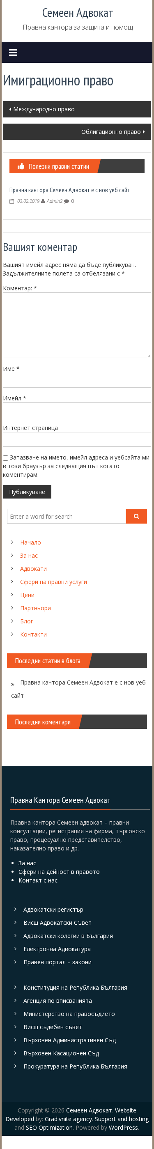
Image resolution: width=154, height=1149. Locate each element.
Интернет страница (30, 428)
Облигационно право (111, 132)
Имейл (14, 398)
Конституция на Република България (75, 987)
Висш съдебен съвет (52, 1027)
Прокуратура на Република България (75, 1066)
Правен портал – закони (57, 962)
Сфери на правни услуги (53, 582)
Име (11, 368)
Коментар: (20, 288)
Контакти (33, 634)
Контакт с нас (37, 880)
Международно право (44, 109)
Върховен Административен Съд (69, 1040)
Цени (27, 595)
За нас (29, 555)
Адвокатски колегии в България (68, 936)
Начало (30, 542)
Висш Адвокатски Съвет (57, 922)
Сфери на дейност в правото (59, 872)
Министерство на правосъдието (69, 1014)
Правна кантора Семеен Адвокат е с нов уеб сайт (69, 190)
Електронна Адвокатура (57, 949)
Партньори (35, 608)
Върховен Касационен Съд (61, 1053)
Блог (26, 621)
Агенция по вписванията (57, 1000)
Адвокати (33, 568)
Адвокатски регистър (53, 909)
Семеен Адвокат (77, 12)
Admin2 (54, 201)
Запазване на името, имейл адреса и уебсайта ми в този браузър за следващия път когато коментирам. (76, 465)
